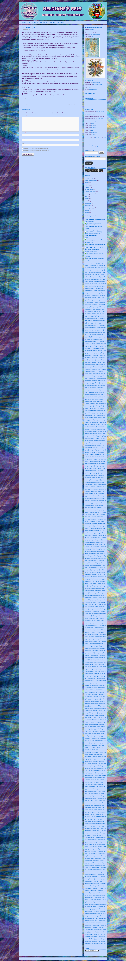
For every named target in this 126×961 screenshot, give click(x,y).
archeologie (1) (101, 307)
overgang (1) (102, 685)
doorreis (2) (98, 410)
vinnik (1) (97, 897)
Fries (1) (98, 457)
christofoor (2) (96, 355)
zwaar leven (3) (89, 943)
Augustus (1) (89, 316)
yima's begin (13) (94, 932)
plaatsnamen (92, 31)
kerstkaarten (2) (95, 576)
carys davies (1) (88, 348)
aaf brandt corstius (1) (97, 272)
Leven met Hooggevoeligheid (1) (97, 599)
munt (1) (96, 648)
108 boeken (94, 123)
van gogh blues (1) (100, 886)
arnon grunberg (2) (97, 309)
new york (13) (99, 660)
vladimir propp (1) (102, 899)
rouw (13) (87, 735)
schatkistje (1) (93, 742)
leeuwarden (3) (99, 593)
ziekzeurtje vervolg (96, 82)
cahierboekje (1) (99, 344)
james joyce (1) (93, 544)
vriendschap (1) (101, 906)
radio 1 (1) (91, 717)
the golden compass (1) (97, 805)
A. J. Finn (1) (89, 272)
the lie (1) (93, 814)
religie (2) (91, 724)
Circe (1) (101, 355)
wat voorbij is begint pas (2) (99, 913)
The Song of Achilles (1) (90, 846)
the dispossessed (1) (100, 800)
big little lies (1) (88, 330)
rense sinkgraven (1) (98, 726)
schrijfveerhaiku (88, 208)
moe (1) (104, 641)
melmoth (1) (102, 630)
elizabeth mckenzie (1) (91, 429)
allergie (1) (99, 286)
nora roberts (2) (98, 667)
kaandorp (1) (88, 570)
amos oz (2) (99, 292)
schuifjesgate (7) (88, 756)
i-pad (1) (92, 526)
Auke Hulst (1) (95, 316)
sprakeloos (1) (95, 773)
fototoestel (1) (101, 452)
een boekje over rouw (29, 105)
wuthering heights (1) (94, 930)
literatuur (87, 198)
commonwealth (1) (96, 364)
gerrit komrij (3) (92, 466)
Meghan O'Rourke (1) (94, 630)
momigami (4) (93, 643)
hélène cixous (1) (89, 498)
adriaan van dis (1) (98, 277)
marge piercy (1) (96, 616)
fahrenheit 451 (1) (94, 442)
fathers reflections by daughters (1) (95, 445)
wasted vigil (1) (89, 913)
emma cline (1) (94, 431)
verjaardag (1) (88, 893)
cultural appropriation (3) (96, 369)
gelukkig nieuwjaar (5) (91, 463)
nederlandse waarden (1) (95, 659)
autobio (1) (96, 318)
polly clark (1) (94, 708)
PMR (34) (89, 706)
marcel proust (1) (100, 615)
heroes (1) (94, 503)
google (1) (101, 475)
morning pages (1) (89, 645)
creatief (86, 182)
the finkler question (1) (90, 803)
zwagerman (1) (97, 943)
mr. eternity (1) (96, 645)
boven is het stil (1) (95, 341)
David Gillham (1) (92, 378)
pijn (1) (100, 703)
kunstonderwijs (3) (89, 588)
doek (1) (102, 406)
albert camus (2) (95, 283)
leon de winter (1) (94, 597)
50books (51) (92, 267)
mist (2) (100, 641)
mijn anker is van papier (90, 184)
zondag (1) (95, 941)
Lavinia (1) (87, 592)
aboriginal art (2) (96, 274)
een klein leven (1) (95, 422)
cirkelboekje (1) (95, 357)
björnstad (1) (88, 332)
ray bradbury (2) (88, 720)
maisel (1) (95, 613)
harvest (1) (87, 493)
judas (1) (91, 567)
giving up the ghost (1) (94, 472)
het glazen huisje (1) (97, 505)
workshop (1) (101, 927)
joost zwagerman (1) (93, 563)
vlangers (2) (94, 900)
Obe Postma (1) (102, 671)
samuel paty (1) (88, 738)
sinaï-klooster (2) (88, 765)
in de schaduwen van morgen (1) (93, 530)
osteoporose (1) (90, 685)
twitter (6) (93, 878)
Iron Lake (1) (99, 539)
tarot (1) (96, 789)
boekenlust (98, 223)
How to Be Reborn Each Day (91, 251)
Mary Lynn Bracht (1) (94, 625)
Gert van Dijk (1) (99, 466)
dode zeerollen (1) (96, 406)
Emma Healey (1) (90, 433)
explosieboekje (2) (99, 440)
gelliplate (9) (93, 461)
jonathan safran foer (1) (94, 560)
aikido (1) (101, 281)
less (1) (88, 599)
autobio (86, 177)
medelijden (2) (95, 629)
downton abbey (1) (99, 413)
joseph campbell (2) (98, 565)
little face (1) (93, 602)
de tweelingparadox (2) (94, 392)
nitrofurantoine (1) (90, 664)
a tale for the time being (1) (98, 269)
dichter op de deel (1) (97, 403)
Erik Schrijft (99, 232)
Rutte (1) (104, 736)
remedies (91, 32)
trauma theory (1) (99, 870)
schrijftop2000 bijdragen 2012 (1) (92, 750)
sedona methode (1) (95, 758)
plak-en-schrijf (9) (96, 705)
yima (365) (87, 932)
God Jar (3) (101, 472)
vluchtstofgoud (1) (97, 902)
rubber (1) (101, 735)
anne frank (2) (89, 300)
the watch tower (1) (93, 853)
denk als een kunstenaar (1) (96, 399)
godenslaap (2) (98, 473)
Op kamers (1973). (89, 242)
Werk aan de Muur (100, 111)
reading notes (101, 258)
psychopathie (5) (94, 712)
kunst (86, 194)
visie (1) (88, 899)
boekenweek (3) (96, 336)
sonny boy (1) (97, 770)
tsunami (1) (96, 876)
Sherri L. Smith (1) (94, 759)
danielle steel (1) (98, 376)
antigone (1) (100, 304)
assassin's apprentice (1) (97, 313)
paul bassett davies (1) (91, 692)
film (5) (86, 450)
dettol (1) (92, 401)
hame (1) (103, 484)
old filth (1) (92, 675)
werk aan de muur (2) (93, 916)
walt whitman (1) (97, 911)
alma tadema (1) (92, 288)
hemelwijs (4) (93, 500)
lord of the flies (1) (94, 604)
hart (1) (104, 491)
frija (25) (86, 459)
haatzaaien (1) (99, 482)
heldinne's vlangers (89, 192)
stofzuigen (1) (103, 779)
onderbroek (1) (99, 676)
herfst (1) (100, 502)
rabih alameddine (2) (91, 715)
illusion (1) (88, 528)
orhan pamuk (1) (88, 683)
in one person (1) (92, 532)
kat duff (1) (87, 572)
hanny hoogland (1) (97, 486)
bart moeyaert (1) (95, 322)
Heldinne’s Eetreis (89, 98)
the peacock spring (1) (96, 828)
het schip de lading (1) (97, 510)
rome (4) (88, 733)
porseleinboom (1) (101, 708)
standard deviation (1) (90, 775)
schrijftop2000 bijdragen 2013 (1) (92, 752)
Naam (24, 133)
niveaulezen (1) (98, 664)
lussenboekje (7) (99, 607)
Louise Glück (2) (102, 604)
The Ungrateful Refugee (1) (92, 849)
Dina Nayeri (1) (101, 404)
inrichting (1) (87, 537)
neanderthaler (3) (90, 657)
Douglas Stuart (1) (94, 412)
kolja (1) (93, 581)
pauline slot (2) (95, 694)
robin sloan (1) (100, 729)
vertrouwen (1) (96, 895)
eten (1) (94, 438)
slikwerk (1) (100, 766)
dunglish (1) (87, 419)
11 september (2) (92, 265)
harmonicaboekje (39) (90, 491)
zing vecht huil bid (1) (97, 938)
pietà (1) (96, 703)
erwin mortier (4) (88, 438)
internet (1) (98, 537)
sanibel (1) (103, 738)
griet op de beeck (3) (95, 479)
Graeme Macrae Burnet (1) (99, 477)
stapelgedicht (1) (99, 775)
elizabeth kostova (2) (91, 427)
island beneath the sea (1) (96, 540)
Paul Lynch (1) (88, 694)
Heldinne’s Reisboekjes (90, 93)
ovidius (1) (93, 687)
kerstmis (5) (101, 576)
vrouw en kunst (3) (95, 908)
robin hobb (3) (93, 729)
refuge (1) (97, 722)
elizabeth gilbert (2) (92, 426)
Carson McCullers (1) (101, 346)
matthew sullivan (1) (99, 627)
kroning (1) (95, 585)
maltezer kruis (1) (102, 613)
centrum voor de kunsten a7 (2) (92, 350)
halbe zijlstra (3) (89, 484)
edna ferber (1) (101, 420)
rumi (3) (93, 736)
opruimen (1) (89, 682)
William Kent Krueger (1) (98, 925)
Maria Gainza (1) (92, 620)
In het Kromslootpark (89, 221)
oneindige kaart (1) (92, 678)
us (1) (99, 883)
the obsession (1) (90, 826)
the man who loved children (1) (95, 818)
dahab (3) (101, 373)
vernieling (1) (94, 893)
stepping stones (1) (95, 779)
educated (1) (88, 422)
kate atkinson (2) (94, 572)
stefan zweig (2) (94, 777)
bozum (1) (87, 343)
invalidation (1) (89, 539)
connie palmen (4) (90, 366)
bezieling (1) (95, 329)
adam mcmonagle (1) (96, 276)
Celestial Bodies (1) (96, 348)
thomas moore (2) (95, 860)
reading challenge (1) (97, 720)
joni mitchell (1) (93, 562)
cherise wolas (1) (90, 352)
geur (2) (96, 468)
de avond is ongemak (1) (94, 382)
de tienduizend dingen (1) (95, 390)
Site (23, 143)
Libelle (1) (90, 600)
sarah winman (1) (96, 740)
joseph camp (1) (90, 565)
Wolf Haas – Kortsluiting (90, 224)
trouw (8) (99, 874)
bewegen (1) (89, 329)
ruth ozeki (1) (99, 736)
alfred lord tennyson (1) (90, 284)
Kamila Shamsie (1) (95, 570)
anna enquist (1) (97, 297)
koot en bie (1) (101, 583)
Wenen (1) (94, 915)
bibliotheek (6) (101, 329)
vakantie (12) (102, 885)
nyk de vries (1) (94, 671)
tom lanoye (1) (99, 865)
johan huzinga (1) (93, 555)
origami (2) (95, 683)
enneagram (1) (100, 434)
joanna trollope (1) (97, 553)
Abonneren (88, 163)
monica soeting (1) (100, 643)
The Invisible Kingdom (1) (92, 812)
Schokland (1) (100, 742)
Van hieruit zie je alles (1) (90, 888)
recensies (87, 201)
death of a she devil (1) (91, 397)
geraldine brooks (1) (89, 464)
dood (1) (87, 410)
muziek (86, 200)
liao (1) (86, 600)
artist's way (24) (91, 311)
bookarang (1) (100, 339)
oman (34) (93, 676)
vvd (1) (96, 909)
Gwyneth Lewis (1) (101, 480)
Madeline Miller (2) (97, 611)
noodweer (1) (103, 666)
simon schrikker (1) (98, 761)
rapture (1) (103, 719)
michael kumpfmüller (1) (100, 634)
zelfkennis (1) (102, 936)
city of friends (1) (98, 359)
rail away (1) (101, 717)
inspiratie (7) (93, 537)
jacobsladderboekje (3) (91, 542)
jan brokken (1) (100, 544)
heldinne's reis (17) (91, 496)
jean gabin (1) (88, 549)
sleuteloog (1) (95, 766)
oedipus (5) (87, 673)
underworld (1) (92, 879)
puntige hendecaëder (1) (94, 713)
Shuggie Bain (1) (90, 761)
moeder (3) (87, 643)
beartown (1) (89, 323)
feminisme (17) (92, 449)
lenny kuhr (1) (96, 595)
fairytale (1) (90, 443)
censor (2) (103, 348)
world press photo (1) (97, 929)
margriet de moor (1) (94, 618)
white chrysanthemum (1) (94, 922)
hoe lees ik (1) (89, 516)
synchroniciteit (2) (99, 786)
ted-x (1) (88, 791)
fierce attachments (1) (101, 449)
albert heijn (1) (102, 283)
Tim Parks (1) (89, 863)
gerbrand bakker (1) (98, 464)
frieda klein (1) (92, 457)
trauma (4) (92, 870)
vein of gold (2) (89, 890)
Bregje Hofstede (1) (101, 343)
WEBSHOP (60, 23)
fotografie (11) (94, 452)
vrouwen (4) (102, 908)
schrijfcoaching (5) (97, 745)
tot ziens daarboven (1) (95, 867)
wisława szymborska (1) (93, 927)
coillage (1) (102, 360)
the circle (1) (101, 798)
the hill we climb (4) (92, 810)
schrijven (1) (103, 752)
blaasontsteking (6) (95, 332)
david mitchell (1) (100, 378)
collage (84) (87, 362)
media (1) (100, 629)
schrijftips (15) (100, 747)
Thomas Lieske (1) (98, 858)
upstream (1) (96, 881)
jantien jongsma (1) (89, 547)
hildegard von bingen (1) (95, 512)
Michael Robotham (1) (100, 636)
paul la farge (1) (100, 692)
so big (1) (94, 768)
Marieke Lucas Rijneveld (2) (99, 622)
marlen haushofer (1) (89, 623)
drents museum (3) (89, 415)
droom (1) (99, 415)
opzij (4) (94, 682)
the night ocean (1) (93, 825)
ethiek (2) (98, 438)
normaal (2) (90, 669)
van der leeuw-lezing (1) (90, 886)
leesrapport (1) (92, 593)
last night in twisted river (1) (99, 590)
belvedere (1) (100, 327)
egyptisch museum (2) (97, 424)
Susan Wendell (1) (89, 784)
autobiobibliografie (89, 178)
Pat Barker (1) (98, 690)
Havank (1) (92, 493)
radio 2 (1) (96, 717)
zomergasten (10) (101, 939)
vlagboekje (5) (88, 900)
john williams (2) (88, 558)
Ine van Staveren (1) (100, 533)
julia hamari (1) (88, 569)
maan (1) (91, 609)
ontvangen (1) (92, 680)
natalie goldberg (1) (94, 653)
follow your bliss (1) (101, 450)
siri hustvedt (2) (96, 765)
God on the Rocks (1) (90, 473)
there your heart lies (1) (100, 856)
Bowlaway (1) (103, 341)
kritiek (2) (91, 585)
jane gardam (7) (102, 546)
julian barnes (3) (95, 569)
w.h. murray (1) (101, 909)
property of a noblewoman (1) (96, 710)
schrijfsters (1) (94, 747)
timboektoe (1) (96, 863)
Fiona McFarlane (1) (92, 450)
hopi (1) (98, 517)
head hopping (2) (99, 493)
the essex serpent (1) (101, 802)
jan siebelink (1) (94, 546)
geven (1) (100, 468)
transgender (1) (98, 869)
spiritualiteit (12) (88, 773)
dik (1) (96, 404)
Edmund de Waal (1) (93, 420)
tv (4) (101, 876)
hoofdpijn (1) (93, 517)
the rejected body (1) (96, 835)
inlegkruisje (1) (95, 535)
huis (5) (100, 525)
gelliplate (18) (99, 461)
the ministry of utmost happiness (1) (94, 821)
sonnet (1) (91, 770)
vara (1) (98, 888)
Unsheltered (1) (89, 881)
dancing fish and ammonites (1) (96, 374)
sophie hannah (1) (92, 772)
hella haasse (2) (96, 498)
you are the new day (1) (95, 934)
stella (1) (100, 777)
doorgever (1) (92, 410)
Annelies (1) (92, 302)
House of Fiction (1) (93, 519)
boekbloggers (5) (89, 336)
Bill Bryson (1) (101, 330)
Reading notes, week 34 (90, 260)
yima (44, 99)
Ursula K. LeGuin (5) (93, 883)
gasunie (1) (91, 459)
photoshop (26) (93, 699)
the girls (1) (97, 803)
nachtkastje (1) (96, 650)
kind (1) (90, 577)
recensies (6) (91, 722)
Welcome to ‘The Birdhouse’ (91, 246)
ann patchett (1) (90, 297)
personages (91, 29)
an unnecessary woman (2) (94, 293)
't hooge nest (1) (88, 263)
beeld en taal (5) (96, 325)
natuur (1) (88, 655)
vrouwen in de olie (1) (90, 909)
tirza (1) (86, 865)
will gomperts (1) (101, 923)
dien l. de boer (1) (90, 404)
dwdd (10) (92, 419)
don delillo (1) (101, 408)
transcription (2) (91, 869)
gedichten (87, 187)
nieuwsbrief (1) (97, 662)
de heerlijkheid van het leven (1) (96, 383)
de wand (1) (102, 394)
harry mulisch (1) (98, 491)
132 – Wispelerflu (73, 105)
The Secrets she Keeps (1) (96, 842)
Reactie (24, 116)
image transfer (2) (95, 528)
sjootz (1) (102, 765)
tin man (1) (101, 863)
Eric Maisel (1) (103, 436)
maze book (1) (88, 629)
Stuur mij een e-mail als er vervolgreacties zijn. (35, 148)
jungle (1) (101, 569)
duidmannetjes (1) (100, 417)
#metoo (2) (95, 263)
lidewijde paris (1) (97, 600)
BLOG (67, 23)
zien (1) (86, 938)
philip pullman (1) (90, 697)
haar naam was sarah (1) (90, 482)
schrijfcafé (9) (90, 745)
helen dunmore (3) (100, 496)
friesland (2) (102, 457)
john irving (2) (103, 556)
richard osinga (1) (97, 727)
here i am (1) (95, 502)
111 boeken (94, 130)
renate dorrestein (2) (98, 724)
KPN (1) (86, 585)
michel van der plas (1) (96, 637)
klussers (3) (88, 581)
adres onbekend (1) (89, 277)
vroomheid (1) (88, 908)
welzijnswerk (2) (88, 915)
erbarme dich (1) (96, 436)
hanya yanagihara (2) (94, 489)
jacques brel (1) (100, 542)
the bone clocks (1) (97, 795)
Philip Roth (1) (97, 697)
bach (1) (100, 320)
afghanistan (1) (97, 279)
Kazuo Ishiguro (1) (98, 574)
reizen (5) (87, 724)
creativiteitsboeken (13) (96, 367)
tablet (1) (92, 788)
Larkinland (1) (89, 590)
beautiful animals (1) (96, 323)
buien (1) (93, 344)
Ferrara (96, 235)
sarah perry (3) (88, 740)
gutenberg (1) (93, 480)
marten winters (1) (99, 623)
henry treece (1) (88, 502)
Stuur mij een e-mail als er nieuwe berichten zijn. (36, 150)
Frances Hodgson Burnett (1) (96, 454)
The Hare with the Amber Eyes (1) (92, 809)
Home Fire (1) (96, 516)
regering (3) (102, 722)
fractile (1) (87, 454)
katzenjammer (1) (90, 574)
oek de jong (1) (93, 673)
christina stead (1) (89, 355)
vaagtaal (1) (91, 885)
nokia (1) (98, 666)
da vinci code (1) (88, 373)
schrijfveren (87, 205)
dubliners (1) (93, 417)
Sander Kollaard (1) (96, 738)
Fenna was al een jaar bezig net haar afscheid (95, 230)
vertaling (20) (100, 893)
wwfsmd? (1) (101, 930)
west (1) (100, 916)
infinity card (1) (88, 535)
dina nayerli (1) (88, 406)
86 (105, 137)
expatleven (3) (91, 440)
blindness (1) (91, 334)
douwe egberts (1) (90, 413)
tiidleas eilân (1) (97, 862)
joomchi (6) (99, 562)
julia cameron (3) (101, 567)
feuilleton (35, 99)
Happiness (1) (102, 489)
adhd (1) (103, 276)
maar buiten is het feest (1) (99, 609)
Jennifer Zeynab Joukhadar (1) (98, 549)
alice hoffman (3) (92, 286)
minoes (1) (96, 641)
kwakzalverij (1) (96, 588)
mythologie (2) (89, 650)
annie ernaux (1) (99, 302)
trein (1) (100, 872)
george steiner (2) (100, 463)
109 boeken (94, 129)
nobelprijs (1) (93, 666)
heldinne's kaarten (89, 189)
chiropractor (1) (91, 353)
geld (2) (88, 461)
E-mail (24, 138)
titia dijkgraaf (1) (92, 865)
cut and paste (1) (101, 371)
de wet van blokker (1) (90, 396)
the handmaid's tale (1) (100, 807)
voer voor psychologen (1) (92, 904)
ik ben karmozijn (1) (98, 526)
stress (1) (91, 780)
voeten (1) (100, 904)
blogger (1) (102, 334)
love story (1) (95, 606)
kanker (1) (102, 570)
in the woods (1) (99, 532)
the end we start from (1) (90, 802)
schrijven (87, 210)
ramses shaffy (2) (97, 719)
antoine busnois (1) (96, 306)
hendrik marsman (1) (101, 500)
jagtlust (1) (87, 544)
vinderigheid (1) (91, 897)
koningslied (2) (94, 583)
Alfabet (86, 237)
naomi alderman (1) (99, 652)
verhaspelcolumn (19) (95, 892)
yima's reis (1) (101, 932)
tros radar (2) (93, 874)
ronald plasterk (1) (94, 733)
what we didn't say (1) (101, 918)
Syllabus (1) (92, 786)
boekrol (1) (88, 337)
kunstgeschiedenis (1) (100, 586)
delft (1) (99, 397)
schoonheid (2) (88, 743)
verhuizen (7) (103, 892)
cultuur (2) (94, 371)
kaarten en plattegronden (95, 34)
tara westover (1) (90, 789)
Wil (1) (92, 923)
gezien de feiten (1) (96, 470)
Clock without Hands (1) (94, 360)
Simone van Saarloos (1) (100, 763)
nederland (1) (97, 657)
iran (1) (94, 539)
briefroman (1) (88, 344)
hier (92, 36)
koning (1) (88, 583)
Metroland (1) (100, 632)
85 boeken (93, 127)
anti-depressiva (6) (93, 304)
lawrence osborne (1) (94, 592)
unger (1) (98, 879)
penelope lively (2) (98, 696)
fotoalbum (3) (88, 452)
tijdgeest (87, 212)
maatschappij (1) (88, 611)
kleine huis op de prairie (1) (97, 579)
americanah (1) (97, 290)
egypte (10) (89, 424)
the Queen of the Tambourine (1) (96, 833)
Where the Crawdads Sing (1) (91, 920)
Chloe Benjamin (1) (100, 353)
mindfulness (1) (89, 641)
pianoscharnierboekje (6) (92, 701)
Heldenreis (87, 104)
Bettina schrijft (101, 219)
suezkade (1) (89, 782)
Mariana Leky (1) (100, 620)
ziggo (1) (90, 938)
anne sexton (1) (96, 300)
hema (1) (88, 500)
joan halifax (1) (89, 553)
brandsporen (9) (93, 343)
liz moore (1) (99, 602)
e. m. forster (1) (98, 419)
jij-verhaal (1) (98, 551)
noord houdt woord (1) (90, 667)
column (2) (100, 362)
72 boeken (93, 125)
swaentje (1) (96, 784)
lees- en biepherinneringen (91, 180)
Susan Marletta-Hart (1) (98, 782)
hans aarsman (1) (95, 487)
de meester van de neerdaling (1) (96, 385)
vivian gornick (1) (94, 899)
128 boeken (94, 132)
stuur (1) (96, 780)
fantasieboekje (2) (97, 443)
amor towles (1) (92, 292)
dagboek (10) (96, 373)
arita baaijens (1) (88, 309)
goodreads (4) (95, 475)
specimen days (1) (101, 772)
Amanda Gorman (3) (100, 288)
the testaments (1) (89, 848)
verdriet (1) (87, 892)
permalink (54, 99)
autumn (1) (95, 320)
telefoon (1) (93, 791)
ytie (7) (96, 936)
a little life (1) (89, 269)
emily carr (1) (99, 429)
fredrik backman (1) (96, 456)
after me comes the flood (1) (92, 281)
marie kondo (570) (89, 622)
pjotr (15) (90, 705)
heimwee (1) (96, 495)
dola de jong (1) (93, 408)
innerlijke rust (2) (102, 535)
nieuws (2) (91, 662)
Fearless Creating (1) (94, 447)
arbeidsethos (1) (94, 307)
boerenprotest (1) (93, 339)
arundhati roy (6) (99, 311)
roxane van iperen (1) (94, 735)
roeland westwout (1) (97, 731)
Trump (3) (92, 876)
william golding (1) (89, 925)
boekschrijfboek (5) (95, 337)
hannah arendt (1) (89, 486)
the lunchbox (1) (94, 816)
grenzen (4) (87, 479)
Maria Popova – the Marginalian (92, 249)
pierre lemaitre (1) (90, 703)
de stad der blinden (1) (94, 389)
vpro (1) (96, 906)
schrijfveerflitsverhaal (89, 207)
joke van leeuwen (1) (97, 558)
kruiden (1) (100, 585)
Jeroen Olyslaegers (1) (90, 551)
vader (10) (96, 885)
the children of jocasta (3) (92, 798)
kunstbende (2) (91, 586)
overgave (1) (88, 687)
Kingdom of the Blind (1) (97, 577)
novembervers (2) (97, 669)
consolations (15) (99, 366)
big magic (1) (95, 330)
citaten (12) (91, 359)
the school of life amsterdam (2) (93, 840)
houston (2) (100, 519)
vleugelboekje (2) (101, 900)
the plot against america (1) (95, 830)
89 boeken (93, 136)
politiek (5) (88, 708)
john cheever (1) (95, 556)
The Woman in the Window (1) (95, 855)
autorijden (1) (89, 320)
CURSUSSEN (26, 23)
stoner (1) (87, 780)
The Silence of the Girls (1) (98, 844)
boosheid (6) (88, 341)
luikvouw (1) (92, 607)
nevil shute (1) (93, 660)
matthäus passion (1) (89, 627)
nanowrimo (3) (91, 652)
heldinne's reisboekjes (90, 191)
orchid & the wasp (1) (101, 682)
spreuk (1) (101, 773)
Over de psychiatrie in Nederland (92, 233)
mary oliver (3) (103, 625)
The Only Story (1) (98, 826)
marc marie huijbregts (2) (90, 615)
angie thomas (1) (95, 295)
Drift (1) (95, 415)
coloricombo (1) (93, 362)
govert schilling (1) (89, 477)
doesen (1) (87, 408)
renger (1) (91, 726)
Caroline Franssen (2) (91, 346)
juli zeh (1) (95, 567)
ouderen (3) (96, 685)
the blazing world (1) (93, 793)
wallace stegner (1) (89, 911)
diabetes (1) (97, 401)
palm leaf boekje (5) (95, 689)
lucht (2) (100, 606)
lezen (86, 196)
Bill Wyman (87, 256)
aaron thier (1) (89, 274)
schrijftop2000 (88, 203)
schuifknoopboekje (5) (98, 756)
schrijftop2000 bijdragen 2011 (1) (92, 749)
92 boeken (93, 134)
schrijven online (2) (99, 754)
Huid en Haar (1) (90, 525)
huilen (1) (96, 525)
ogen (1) (99, 673)
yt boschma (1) (91, 936)
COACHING (35, 23)
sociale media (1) (100, 768)
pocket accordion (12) (96, 706)
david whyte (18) (95, 380)
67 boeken (97, 137)
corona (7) (88, 367)
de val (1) (101, 392)
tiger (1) (92, 862)
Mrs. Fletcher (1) (90, 648)
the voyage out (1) (93, 851)
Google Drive (100, 118)
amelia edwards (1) (89, 290)
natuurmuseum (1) (95, 655)
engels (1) (94, 434)
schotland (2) (95, 743)
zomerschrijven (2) (89, 941)
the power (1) (95, 832)
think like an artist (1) (89, 858)
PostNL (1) (87, 710)
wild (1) (95, 923)
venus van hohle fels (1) (98, 890)
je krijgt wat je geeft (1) (99, 547)
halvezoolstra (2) (97, 484)
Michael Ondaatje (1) (89, 636)
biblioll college (101, 244)
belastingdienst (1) (92, 327)
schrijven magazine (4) (90, 754)
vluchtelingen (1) (88, 902)
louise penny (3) (88, 606)
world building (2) (89, 929)
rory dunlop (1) (102, 733)
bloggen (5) (97, 334)
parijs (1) (93, 690)
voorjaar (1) (91, 906)
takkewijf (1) (96, 788)
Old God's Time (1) (99, 675)
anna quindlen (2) (93, 299)
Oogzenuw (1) (99, 680)
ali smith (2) (98, 284)
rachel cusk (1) (99, 715)
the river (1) (91, 839)
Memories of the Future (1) (91, 632)
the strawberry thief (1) (101, 846)
